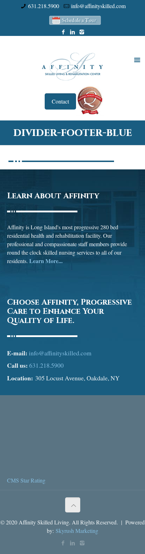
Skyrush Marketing (77, 530)
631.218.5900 (43, 6)
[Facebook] (63, 31)
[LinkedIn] (72, 31)
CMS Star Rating (26, 480)
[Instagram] (82, 31)
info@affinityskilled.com (98, 6)
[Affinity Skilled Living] (72, 65)
